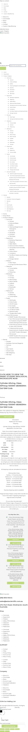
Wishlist (1, 366)
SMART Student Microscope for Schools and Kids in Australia (18, 192)
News (5, 7)
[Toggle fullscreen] (7, 729)
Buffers (11, 83)
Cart (1, 362)
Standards (12, 89)
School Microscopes (11, 171)
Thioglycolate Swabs (14, 169)
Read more (15, 539)
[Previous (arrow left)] (2, 731)
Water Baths (12, 101)
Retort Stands (13, 136)
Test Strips (12, 93)
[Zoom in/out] (2, 729)
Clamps (11, 144)
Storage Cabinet (13, 113)
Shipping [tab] (15, 423)
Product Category (8, 76)
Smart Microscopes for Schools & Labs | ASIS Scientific (18, 182)
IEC (7, 203)
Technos (8, 201)
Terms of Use (7, 654)
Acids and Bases (13, 81)
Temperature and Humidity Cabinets (18, 105)
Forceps (11, 132)
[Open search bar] (0, 63)
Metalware (9, 128)
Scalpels (11, 138)
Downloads (6, 6)
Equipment (9, 95)
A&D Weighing (10, 208)
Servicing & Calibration (9, 683)
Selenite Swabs (13, 167)
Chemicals (9, 78)
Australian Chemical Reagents (13, 199)
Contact (5, 11)
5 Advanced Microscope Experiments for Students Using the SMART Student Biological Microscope (18, 187)
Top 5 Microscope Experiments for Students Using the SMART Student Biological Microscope (17, 177)
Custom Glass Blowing (9, 13)
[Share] (12, 729)
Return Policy (7, 656)
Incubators (12, 109)
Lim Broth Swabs (14, 165)
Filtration (9, 115)
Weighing (12, 99)
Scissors (11, 140)
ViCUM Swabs (13, 160)
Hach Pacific (9, 205)
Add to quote (8, 416)
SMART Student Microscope (16, 173)
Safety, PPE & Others (9, 621)
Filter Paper (12, 117)
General (11, 79)
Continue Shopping (9, 726)
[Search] (3, 68)
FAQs (5, 9)
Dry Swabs (12, 162)
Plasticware (9, 146)
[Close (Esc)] (17, 729)
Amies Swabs (13, 158)
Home (5, 72)
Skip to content (4, 1)
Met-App (9, 210)
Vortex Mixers (13, 107)
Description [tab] (15, 419)
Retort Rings (12, 134)
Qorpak (8, 197)
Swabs (8, 154)
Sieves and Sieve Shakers (15, 103)
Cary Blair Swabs (14, 163)
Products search (5, 65)
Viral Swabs (12, 156)
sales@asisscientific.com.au (11, 601)
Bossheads (12, 142)
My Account (2, 358)
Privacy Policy (7, 653)
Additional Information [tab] (15, 421)
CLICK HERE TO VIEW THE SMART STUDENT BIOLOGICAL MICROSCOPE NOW (13, 376)
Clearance (6, 685)
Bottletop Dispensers (14, 97)
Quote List (2, 370)
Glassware (9, 121)
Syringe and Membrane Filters (16, 119)
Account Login (7, 681)
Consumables (13, 123)
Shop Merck (6, 74)
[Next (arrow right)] (7, 731)
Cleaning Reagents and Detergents (17, 85)
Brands (5, 195)
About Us (6, 4)
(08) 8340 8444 (6, 598)
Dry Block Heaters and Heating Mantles (18, 111)
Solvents (12, 87)
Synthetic (12, 91)
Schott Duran (10, 207)
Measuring (12, 126)
